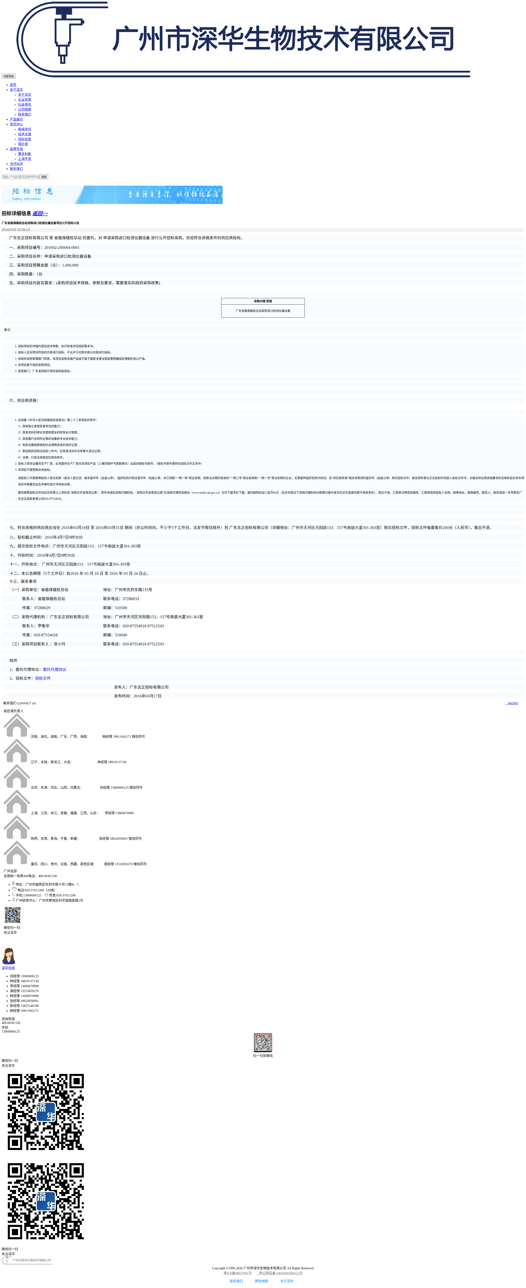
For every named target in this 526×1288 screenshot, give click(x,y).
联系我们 (24, 114)
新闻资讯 (24, 129)
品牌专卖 (16, 149)
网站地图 (261, 1281)
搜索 (44, 177)
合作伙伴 (16, 164)
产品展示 (16, 119)
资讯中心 (16, 124)
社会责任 (24, 104)
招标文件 (43, 678)
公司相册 (24, 109)
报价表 (23, 144)
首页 (13, 85)
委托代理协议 (54, 669)
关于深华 (16, 90)
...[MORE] (511, 703)
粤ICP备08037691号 (238, 1273)
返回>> (40, 213)
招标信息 (24, 139)
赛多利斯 (24, 154)
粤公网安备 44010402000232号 (280, 1273)
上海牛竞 (24, 159)
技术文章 (24, 134)
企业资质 (24, 99)
